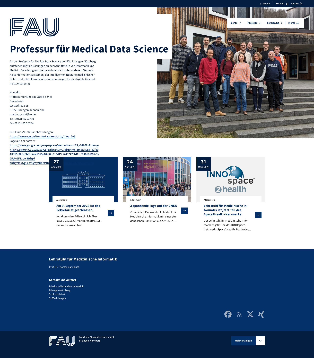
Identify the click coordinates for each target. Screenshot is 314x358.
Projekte (252, 23)
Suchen (295, 3)
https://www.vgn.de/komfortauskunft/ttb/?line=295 (42, 136)
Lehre (234, 23)
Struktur (280, 3)
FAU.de (266, 3)
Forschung (273, 23)
